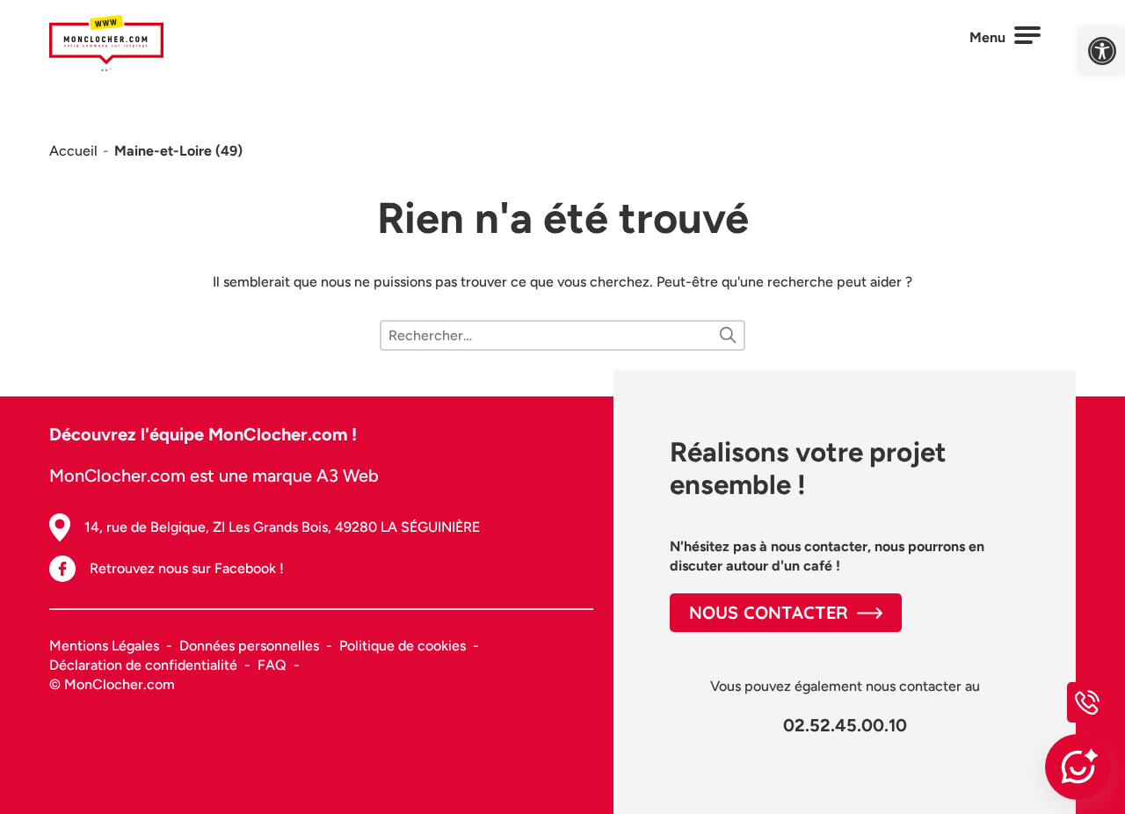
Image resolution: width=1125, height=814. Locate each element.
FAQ (272, 665)
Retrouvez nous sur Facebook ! (187, 568)
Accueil (73, 150)
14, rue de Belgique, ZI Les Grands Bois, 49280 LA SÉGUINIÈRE (282, 527)
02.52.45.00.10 (845, 725)
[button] (1102, 51)
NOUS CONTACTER (768, 612)
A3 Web (347, 475)
